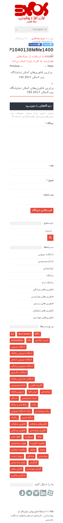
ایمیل (49, 180)
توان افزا (32, 391)
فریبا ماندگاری (38, 38)
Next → (48, 66)
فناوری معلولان (18, 424)
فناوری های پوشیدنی (42, 296)
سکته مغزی (27, 417)
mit (29, 340)
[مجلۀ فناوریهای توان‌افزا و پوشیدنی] (31, 22)
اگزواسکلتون (36, 385)
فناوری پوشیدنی (38, 430)
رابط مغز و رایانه (19, 404)
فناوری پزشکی (18, 430)
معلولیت (29, 436)
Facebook (34, 44)
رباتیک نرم (47, 282)
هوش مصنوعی (18, 443)
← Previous (16, 66)
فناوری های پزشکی (43, 289)
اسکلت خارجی (18, 372)
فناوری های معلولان (43, 310)
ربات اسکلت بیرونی (21, 411)
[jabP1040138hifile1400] (31, 61)
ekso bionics (24, 334)
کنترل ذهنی (16, 469)
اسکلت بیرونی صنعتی (21, 359)
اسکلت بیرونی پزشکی (22, 366)
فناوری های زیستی (43, 303)
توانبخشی (48, 268)
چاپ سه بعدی (18, 462)
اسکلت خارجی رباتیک (22, 379)
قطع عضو (15, 436)
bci (12, 334)
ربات (34, 404)
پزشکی (30, 456)
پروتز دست (17, 456)
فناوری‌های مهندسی (43, 317)
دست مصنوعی (29, 398)
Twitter (47, 44)
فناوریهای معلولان (38, 424)
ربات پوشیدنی (42, 411)
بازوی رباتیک (17, 391)
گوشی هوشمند (33, 469)
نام (51, 166)
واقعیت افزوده (37, 443)
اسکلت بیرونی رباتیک (21, 353)
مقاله (39, 436)
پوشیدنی (42, 456)
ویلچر (32, 449)
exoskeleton (17, 340)
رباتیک (49, 275)
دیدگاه (49, 123)
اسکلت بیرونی (45, 254)
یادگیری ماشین (18, 475)
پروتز (42, 449)
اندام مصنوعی (45, 261)
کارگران (33, 462)
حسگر (14, 398)
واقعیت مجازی (18, 449)
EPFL (37, 334)
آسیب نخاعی (41, 340)
